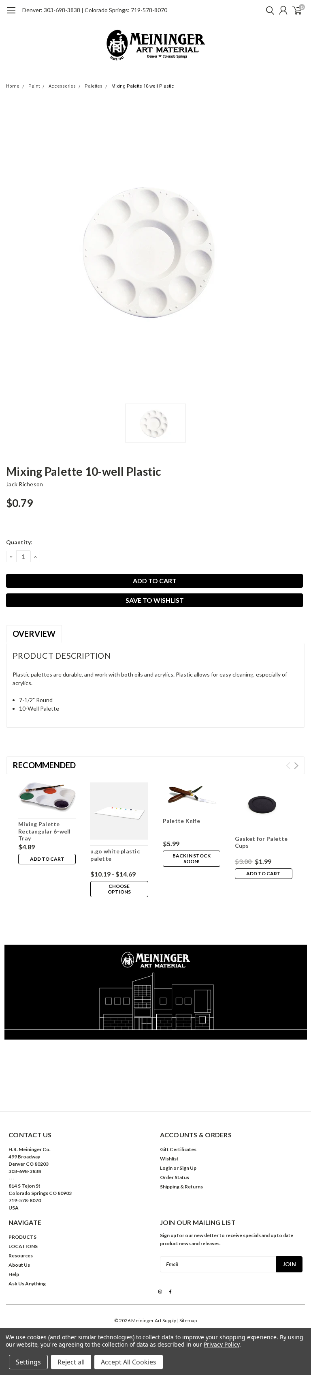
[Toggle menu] (11, 14)
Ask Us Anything (27, 1283)
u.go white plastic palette (115, 855)
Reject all (71, 1362)
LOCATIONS (23, 1246)
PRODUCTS (22, 1237)
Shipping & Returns (181, 1187)
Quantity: (19, 542)
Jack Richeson (24, 484)
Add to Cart (47, 859)
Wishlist (169, 1159)
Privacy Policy (221, 1344)
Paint (34, 86)
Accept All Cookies (128, 1362)
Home (12, 86)
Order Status (174, 1177)
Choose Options (119, 889)
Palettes (93, 86)
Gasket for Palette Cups (261, 842)
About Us (19, 1265)
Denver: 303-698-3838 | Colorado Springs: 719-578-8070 (94, 9)
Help (14, 1274)
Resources (21, 1256)
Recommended (44, 765)
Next (296, 766)
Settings (28, 1362)
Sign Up (187, 1168)
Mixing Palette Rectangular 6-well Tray (44, 831)
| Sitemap (187, 1320)
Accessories (62, 86)
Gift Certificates (178, 1149)
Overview (34, 633)
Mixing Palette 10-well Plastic (142, 86)
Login (166, 1168)
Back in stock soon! (192, 858)
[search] (268, 10)
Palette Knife (181, 820)
